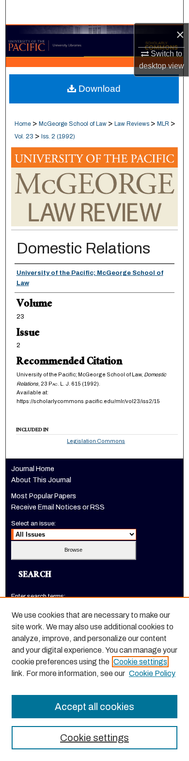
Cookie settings (140, 662)
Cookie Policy (152, 673)
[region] (94, 679)
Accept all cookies (94, 706)
